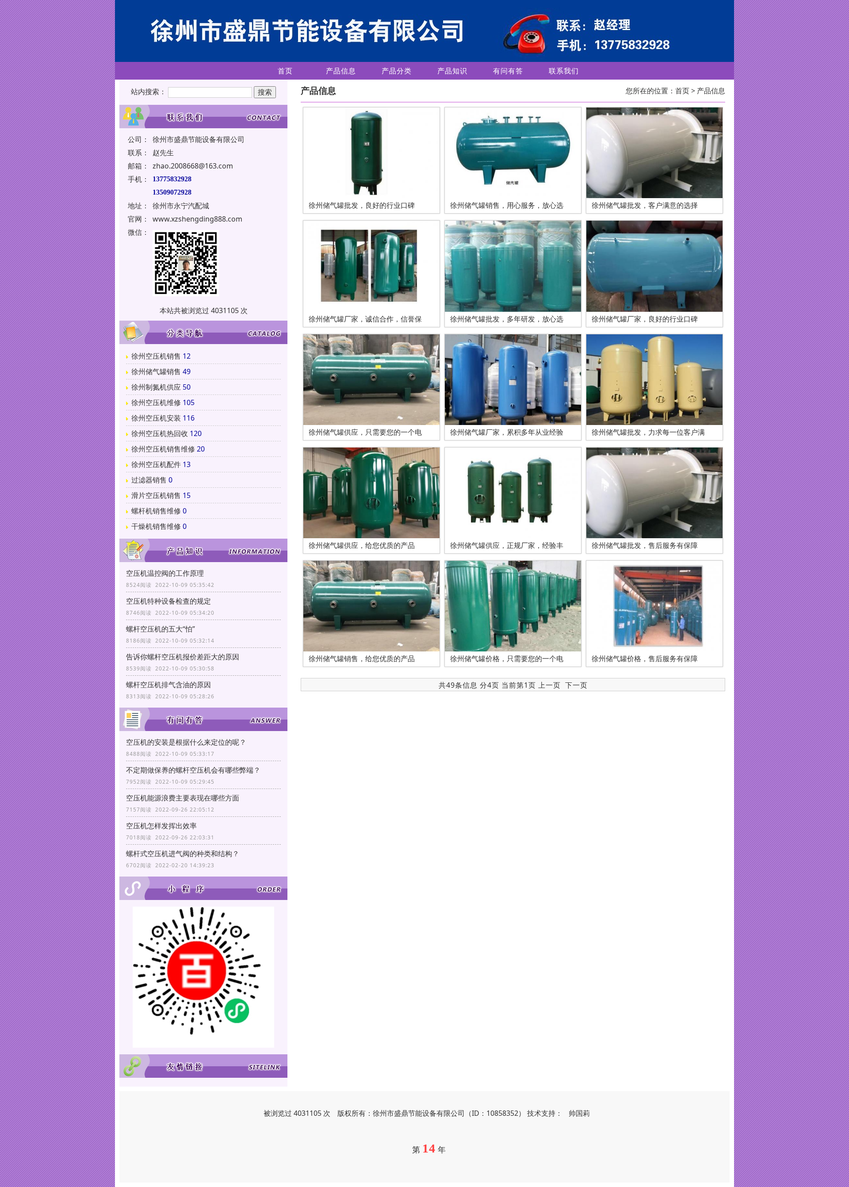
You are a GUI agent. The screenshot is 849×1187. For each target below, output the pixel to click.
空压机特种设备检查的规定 (168, 601)
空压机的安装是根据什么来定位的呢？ (186, 742)
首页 (285, 71)
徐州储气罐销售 (156, 371)
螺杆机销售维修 (156, 511)
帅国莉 (579, 1113)
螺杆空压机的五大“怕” (160, 629)
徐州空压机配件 (156, 464)
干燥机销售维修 (156, 526)
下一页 (576, 685)
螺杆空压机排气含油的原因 (168, 684)
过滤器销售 (149, 480)
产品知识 (452, 71)
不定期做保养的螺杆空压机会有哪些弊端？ (193, 770)
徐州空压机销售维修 (163, 449)
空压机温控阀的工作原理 (165, 573)
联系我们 (564, 71)
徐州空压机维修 (156, 402)
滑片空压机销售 (156, 495)
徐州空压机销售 (156, 356)
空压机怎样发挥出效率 (161, 826)
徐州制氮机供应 (156, 387)
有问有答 (508, 71)
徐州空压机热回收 (159, 433)
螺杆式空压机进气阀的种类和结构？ (182, 853)
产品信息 (341, 71)
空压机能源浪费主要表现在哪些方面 (182, 798)
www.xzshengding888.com (197, 219)
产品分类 (397, 71)
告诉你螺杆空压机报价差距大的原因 (182, 657)
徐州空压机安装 (156, 418)
